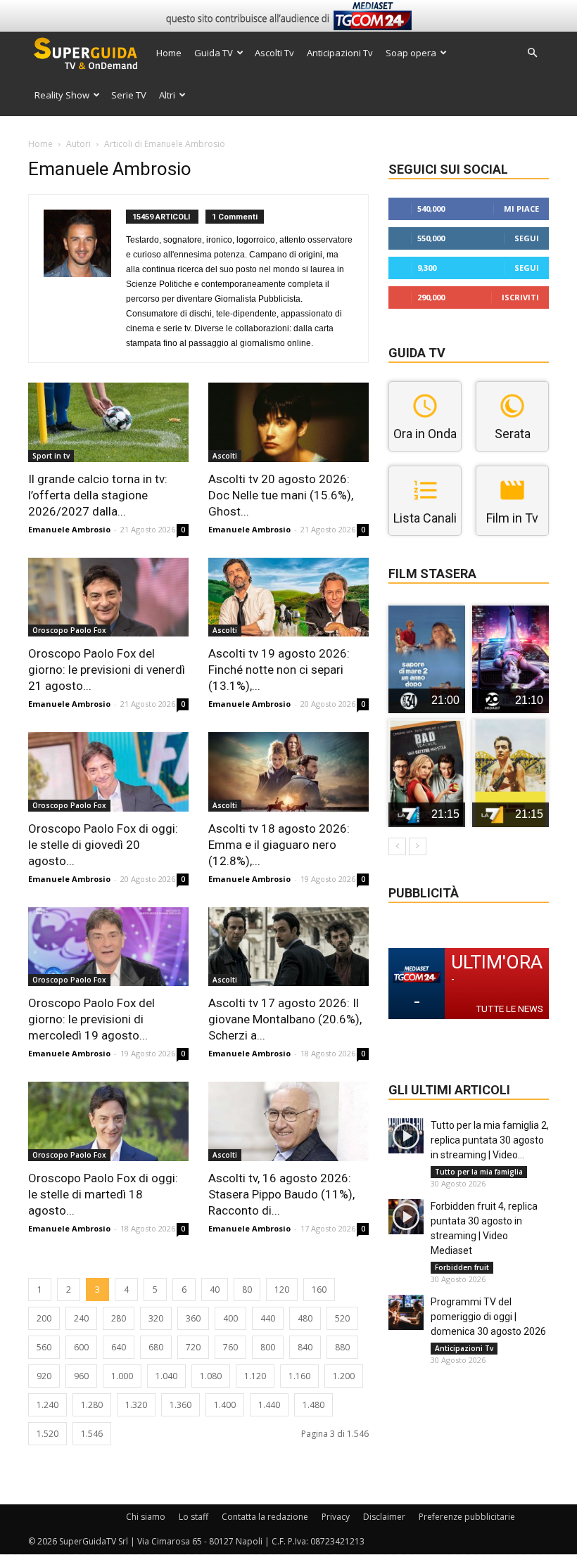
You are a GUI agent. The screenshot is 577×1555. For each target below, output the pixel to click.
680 (155, 1347)
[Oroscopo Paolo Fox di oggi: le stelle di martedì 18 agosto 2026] (108, 1121)
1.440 (269, 1405)
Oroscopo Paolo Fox (69, 630)
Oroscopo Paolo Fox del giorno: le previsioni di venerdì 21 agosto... (106, 669)
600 (81, 1347)
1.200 (344, 1376)
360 (193, 1318)
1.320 (136, 1405)
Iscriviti (520, 297)
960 (81, 1376)
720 (193, 1347)
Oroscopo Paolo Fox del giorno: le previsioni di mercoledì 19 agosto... (91, 1019)
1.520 (47, 1434)
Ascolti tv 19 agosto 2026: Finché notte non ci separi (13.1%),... (279, 669)
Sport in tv (51, 456)
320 (155, 1318)
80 (247, 1289)
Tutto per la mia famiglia (479, 1172)
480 (305, 1318)
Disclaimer (384, 1517)
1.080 (211, 1376)
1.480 (313, 1405)
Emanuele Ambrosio (69, 529)
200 (44, 1318)
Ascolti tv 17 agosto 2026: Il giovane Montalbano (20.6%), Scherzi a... (285, 1019)
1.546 (92, 1434)
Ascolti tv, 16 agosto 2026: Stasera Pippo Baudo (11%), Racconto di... (281, 1194)
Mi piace (521, 208)
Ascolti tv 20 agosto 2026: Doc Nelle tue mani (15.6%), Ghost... (280, 495)
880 (342, 1347)
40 (215, 1289)
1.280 (92, 1405)
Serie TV (128, 95)
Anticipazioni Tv (340, 52)
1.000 (122, 1376)
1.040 (166, 1376)
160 (319, 1289)
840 (305, 1347)
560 (44, 1347)
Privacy (336, 1517)
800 (267, 1347)
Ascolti (225, 456)
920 (44, 1376)
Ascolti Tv (274, 52)
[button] (532, 53)
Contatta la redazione (265, 1517)
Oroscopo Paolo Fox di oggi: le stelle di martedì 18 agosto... (103, 1194)
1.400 (225, 1405)
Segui (526, 238)
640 (118, 1347)
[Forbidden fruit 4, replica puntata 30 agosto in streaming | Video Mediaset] (406, 1216)
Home (169, 52)
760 (230, 1347)
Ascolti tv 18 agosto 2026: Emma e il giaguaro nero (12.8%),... (279, 844)
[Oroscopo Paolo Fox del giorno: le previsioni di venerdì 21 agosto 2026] (108, 597)
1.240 (47, 1405)
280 (118, 1318)
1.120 (255, 1376)
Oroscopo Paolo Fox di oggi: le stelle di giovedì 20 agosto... (103, 844)
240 (81, 1318)
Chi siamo (145, 1517)
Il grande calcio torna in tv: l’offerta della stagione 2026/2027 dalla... (97, 495)
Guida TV (213, 52)
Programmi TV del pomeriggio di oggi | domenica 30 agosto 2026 (488, 1316)
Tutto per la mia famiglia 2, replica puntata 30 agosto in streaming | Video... (490, 1140)
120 (281, 1289)
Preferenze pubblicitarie (467, 1517)
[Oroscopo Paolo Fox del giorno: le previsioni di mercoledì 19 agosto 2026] (108, 947)
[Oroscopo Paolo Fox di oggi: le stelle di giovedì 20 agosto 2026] (108, 772)
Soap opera (411, 52)
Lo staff (193, 1517)
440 (267, 1318)
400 (230, 1318)
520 (342, 1318)
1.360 (180, 1405)
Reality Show (61, 95)
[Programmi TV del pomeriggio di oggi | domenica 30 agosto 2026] (406, 1312)
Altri (167, 95)
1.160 (299, 1376)
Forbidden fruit (462, 1267)
